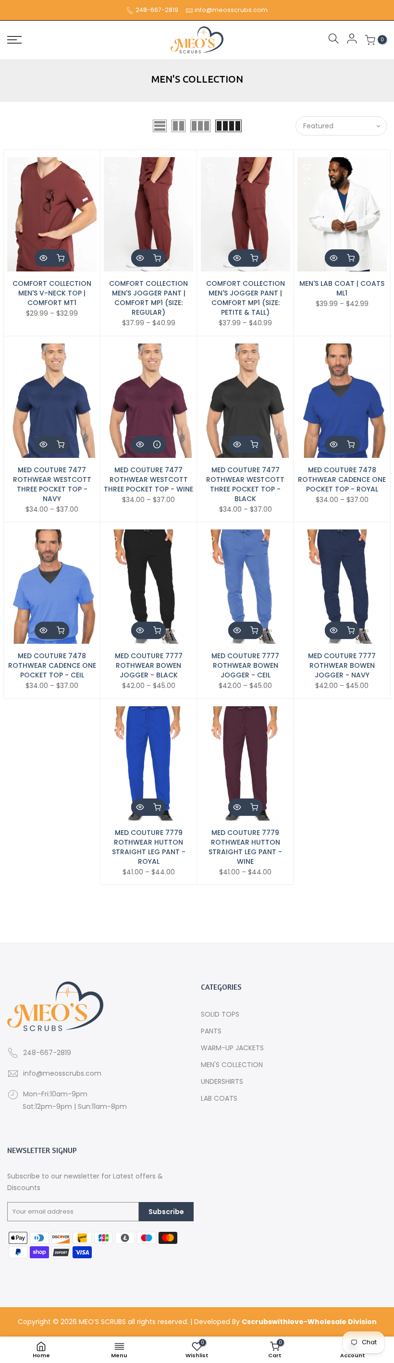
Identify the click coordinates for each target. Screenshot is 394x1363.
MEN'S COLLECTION (232, 1064)
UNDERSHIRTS (222, 1081)
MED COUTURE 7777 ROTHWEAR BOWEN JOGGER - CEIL (245, 665)
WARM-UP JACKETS (232, 1048)
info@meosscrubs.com (231, 10)
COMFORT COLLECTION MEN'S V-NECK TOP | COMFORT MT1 (51, 293)
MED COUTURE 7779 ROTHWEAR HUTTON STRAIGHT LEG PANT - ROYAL (148, 847)
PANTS (211, 1031)
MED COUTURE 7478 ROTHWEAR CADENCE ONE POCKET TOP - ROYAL (342, 479)
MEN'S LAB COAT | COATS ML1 (341, 288)
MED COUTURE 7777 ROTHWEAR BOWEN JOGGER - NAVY (342, 665)
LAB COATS (219, 1098)
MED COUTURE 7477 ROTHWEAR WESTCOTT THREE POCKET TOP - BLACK (245, 484)
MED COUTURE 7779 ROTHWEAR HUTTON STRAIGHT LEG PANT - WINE (245, 847)
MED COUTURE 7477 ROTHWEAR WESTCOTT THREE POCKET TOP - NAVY (52, 484)
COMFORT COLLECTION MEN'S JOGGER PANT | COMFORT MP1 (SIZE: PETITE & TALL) (245, 298)
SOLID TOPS (220, 1014)
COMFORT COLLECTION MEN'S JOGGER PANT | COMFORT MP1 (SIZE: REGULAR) (148, 298)
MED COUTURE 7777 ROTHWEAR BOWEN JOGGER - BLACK (149, 665)
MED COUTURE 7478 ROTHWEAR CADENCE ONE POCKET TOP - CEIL (52, 665)
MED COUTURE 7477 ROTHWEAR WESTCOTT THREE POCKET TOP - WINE (148, 479)
